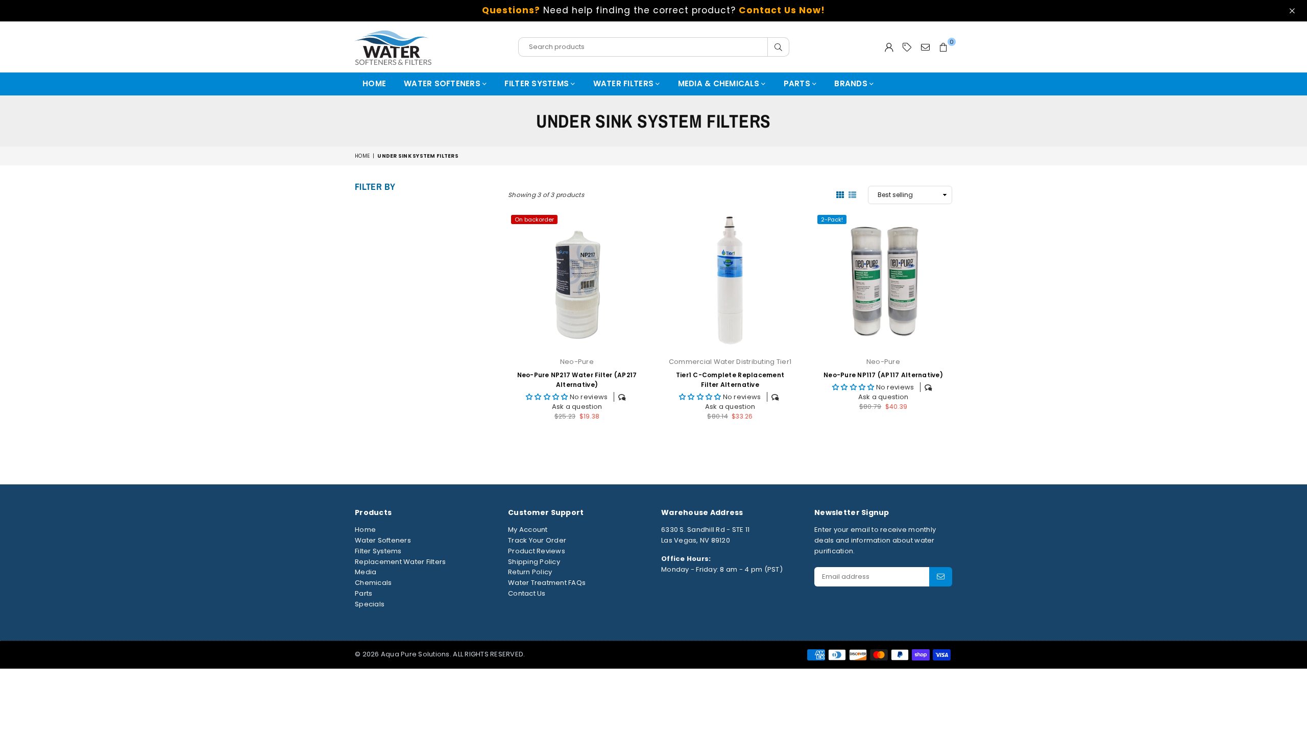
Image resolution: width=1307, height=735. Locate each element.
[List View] (852, 194)
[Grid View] (840, 194)
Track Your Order (537, 540)
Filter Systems (537, 83)
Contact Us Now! (782, 10)
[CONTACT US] (925, 47)
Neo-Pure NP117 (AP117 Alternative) (883, 375)
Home (374, 83)
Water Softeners (443, 83)
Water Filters (624, 83)
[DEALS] (907, 47)
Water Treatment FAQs (547, 582)
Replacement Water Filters (400, 562)
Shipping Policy (534, 562)
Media (365, 572)
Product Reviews (536, 551)
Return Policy (530, 572)
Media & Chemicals (720, 83)
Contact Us (527, 593)
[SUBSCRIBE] (940, 576)
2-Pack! (832, 219)
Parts (798, 83)
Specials (369, 604)
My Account (528, 529)
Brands (851, 83)
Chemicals (373, 582)
